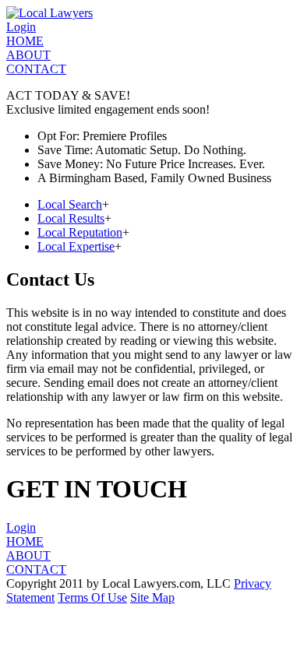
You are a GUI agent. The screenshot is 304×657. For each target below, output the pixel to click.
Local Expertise (76, 246)
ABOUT (28, 54)
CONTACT (36, 69)
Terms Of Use (92, 597)
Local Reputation (79, 232)
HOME (25, 40)
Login (21, 26)
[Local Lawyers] (49, 12)
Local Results (70, 218)
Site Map (152, 597)
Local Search (69, 204)
